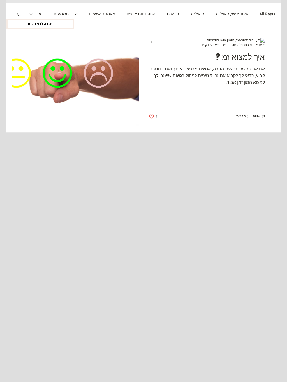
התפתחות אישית (141, 13)
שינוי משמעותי (65, 13)
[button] (19, 15)
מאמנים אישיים (102, 13)
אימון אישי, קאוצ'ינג (231, 13)
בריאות (173, 13)
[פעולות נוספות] (149, 42)
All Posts (267, 13)
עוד (38, 13)
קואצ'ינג (197, 13)
